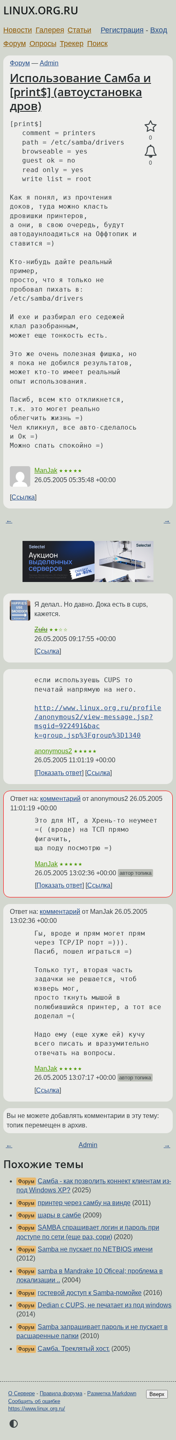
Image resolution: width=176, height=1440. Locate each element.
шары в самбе (59, 1215)
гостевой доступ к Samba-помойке (90, 1292)
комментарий (60, 798)
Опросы (42, 43)
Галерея (50, 30)
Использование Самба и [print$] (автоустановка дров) (80, 91)
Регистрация (122, 30)
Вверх (157, 1394)
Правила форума (61, 1393)
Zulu (40, 629)
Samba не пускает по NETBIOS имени (95, 1249)
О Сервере (21, 1393)
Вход (158, 30)
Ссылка (23, 497)
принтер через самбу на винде (84, 1202)
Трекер (71, 43)
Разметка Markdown (111, 1393)
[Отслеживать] (150, 151)
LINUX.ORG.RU (40, 10)
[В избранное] (150, 126)
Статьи (79, 30)
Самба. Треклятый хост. (74, 1348)
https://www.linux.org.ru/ (36, 1408)
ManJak (45, 470)
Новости (17, 30)
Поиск (97, 43)
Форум (14, 43)
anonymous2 (53, 751)
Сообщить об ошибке (34, 1401)
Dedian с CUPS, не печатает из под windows (104, 1305)
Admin (49, 63)
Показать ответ (59, 772)
